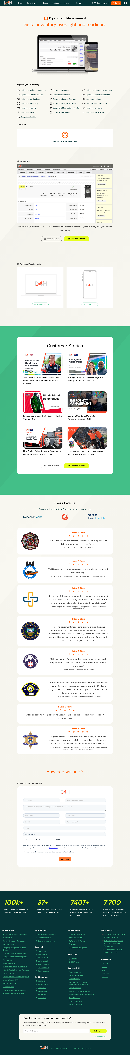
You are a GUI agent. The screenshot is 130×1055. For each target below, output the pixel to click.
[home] (8, 3)
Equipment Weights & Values (64, 103)
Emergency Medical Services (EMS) (14, 953)
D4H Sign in (42, 981)
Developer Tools (43, 968)
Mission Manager (74, 979)
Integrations (42, 994)
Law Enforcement (9, 973)
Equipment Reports (61, 90)
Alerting (73, 944)
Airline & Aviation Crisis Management (15, 934)
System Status (43, 984)
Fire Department (8, 960)
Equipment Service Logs (30, 99)
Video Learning (43, 954)
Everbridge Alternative (76, 975)
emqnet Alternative (75, 988)
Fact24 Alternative (75, 972)
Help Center (42, 951)
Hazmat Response (9, 963)
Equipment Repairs (28, 112)
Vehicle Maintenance (61, 95)
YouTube (105, 963)
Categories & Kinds (28, 117)
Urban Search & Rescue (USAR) (13, 993)
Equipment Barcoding (29, 103)
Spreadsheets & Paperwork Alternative (81, 994)
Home (20, 3)
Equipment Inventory (61, 112)
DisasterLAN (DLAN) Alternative (79, 991)
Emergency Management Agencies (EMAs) (14, 949)
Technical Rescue (8, 987)
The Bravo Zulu (43, 958)
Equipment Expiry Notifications (98, 95)
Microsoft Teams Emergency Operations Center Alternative (78, 983)
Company (79, 3)
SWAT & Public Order (10, 983)
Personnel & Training (78, 941)
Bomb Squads (7, 938)
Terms (52, 1048)
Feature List (42, 998)
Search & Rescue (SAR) (10, 980)
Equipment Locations (94, 108)
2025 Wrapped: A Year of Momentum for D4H (113, 951)
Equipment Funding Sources (64, 99)
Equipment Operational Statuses (99, 90)
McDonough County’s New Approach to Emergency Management (113, 943)
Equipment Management (79, 948)
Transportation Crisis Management (14, 990)
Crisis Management (44, 938)
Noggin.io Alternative (75, 1004)
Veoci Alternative (74, 998)
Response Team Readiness (47, 934)
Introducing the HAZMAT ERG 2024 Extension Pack (114, 936)
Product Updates (43, 964)
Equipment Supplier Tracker (32, 95)
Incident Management (78, 934)
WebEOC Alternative (75, 1001)
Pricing (45, 3)
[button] (33, 3)
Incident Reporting (77, 938)
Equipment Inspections (95, 112)
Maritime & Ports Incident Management (16, 977)
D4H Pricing (75, 962)
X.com (104, 970)
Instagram (105, 973)
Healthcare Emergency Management (15, 967)
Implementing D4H (44, 961)
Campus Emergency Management (14, 941)
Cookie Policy (74, 1048)
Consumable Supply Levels (96, 103)
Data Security (42, 991)
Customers (56, 3)
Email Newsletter (43, 971)
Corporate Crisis (8, 944)
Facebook (105, 977)
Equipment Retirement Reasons (33, 90)
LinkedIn (104, 967)
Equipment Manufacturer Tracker (66, 108)
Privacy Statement (100, 1036)
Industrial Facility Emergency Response (16, 970)
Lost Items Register (93, 99)
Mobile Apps (42, 988)
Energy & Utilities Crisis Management (15, 957)
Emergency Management (46, 941)
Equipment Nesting (28, 108)
